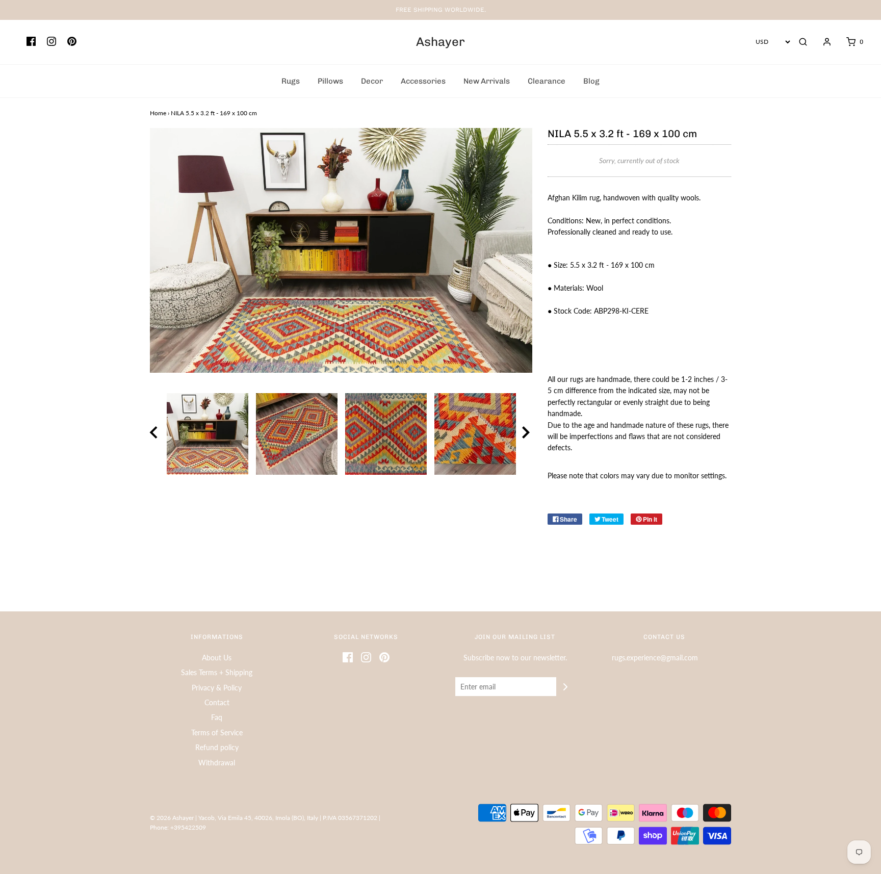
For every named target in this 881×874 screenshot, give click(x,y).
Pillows (330, 81)
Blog (591, 81)
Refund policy (217, 747)
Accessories (423, 81)
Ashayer (440, 41)
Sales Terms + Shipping (216, 672)
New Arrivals (486, 81)
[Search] (803, 41)
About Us (216, 657)
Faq (216, 717)
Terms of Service (217, 732)
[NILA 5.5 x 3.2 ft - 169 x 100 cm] (207, 434)
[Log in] (822, 41)
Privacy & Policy (217, 687)
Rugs (290, 81)
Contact (216, 702)
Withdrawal (216, 762)
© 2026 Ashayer (172, 817)
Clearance (546, 81)
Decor (372, 81)
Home (158, 113)
